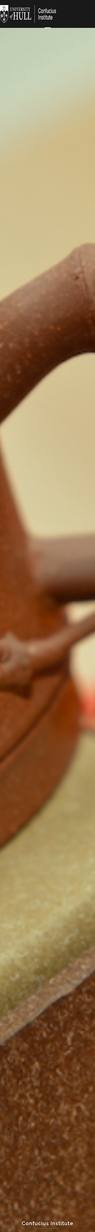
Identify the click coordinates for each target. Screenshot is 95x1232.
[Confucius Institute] (28, 13)
